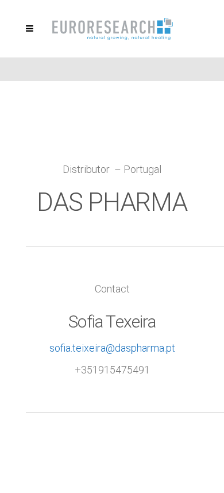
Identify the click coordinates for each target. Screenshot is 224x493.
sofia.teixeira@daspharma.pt (112, 348)
